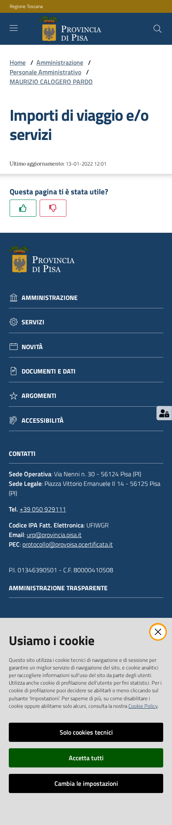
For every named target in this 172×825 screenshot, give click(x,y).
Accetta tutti (86, 758)
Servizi (33, 322)
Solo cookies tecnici (86, 732)
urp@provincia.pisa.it (54, 534)
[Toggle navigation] (13, 28)
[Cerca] (157, 29)
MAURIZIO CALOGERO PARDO (51, 81)
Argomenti (39, 396)
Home (18, 62)
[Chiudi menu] (143, 16)
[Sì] (23, 208)
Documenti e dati (49, 371)
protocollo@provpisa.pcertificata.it (67, 544)
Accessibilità (43, 420)
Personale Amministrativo (45, 72)
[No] (53, 208)
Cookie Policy (143, 706)
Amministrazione (59, 62)
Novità (32, 347)
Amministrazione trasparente (58, 588)
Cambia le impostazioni (86, 783)
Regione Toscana (26, 6)
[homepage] (71, 29)
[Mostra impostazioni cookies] (164, 413)
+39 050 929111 (43, 509)
